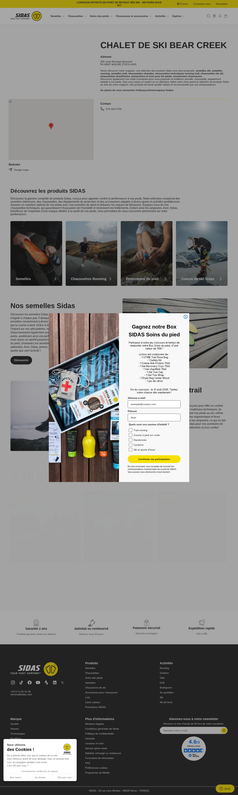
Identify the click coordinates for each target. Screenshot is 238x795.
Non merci (15, 777)
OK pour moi (64, 777)
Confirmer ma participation (154, 459)
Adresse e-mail (136, 398)
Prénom (132, 411)
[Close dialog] (185, 317)
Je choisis (40, 777)
